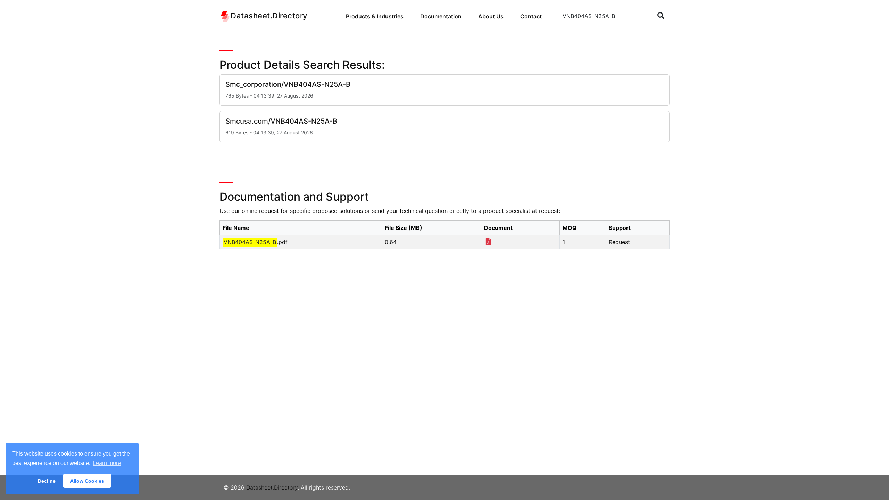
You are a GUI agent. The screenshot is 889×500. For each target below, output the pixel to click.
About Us (491, 16)
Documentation (441, 16)
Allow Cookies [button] (87, 481)
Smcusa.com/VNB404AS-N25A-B (281, 121)
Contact (531, 16)
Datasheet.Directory (272, 487)
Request (619, 242)
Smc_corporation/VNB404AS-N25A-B (287, 84)
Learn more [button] (107, 463)
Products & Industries (375, 16)
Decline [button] (47, 481)
